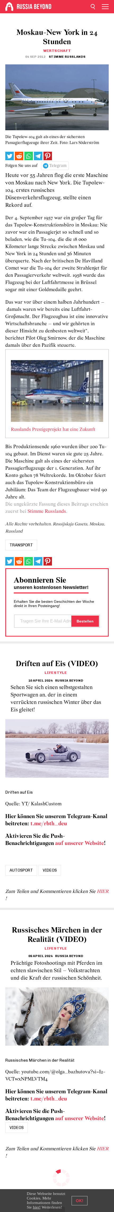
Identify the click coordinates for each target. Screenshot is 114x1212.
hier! (37, 1207)
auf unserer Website (79, 843)
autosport (21, 870)
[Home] (9, 6)
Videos (50, 870)
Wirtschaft (57, 50)
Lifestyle (56, 672)
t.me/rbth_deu (48, 824)
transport (21, 545)
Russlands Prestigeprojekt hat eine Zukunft (53, 429)
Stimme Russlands (47, 511)
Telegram (58, 166)
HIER (102, 891)
